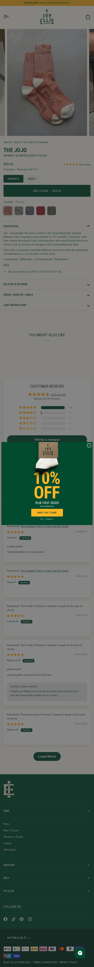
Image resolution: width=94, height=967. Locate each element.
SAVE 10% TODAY (47, 512)
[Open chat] (80, 953)
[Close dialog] (89, 445)
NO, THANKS (47, 519)
